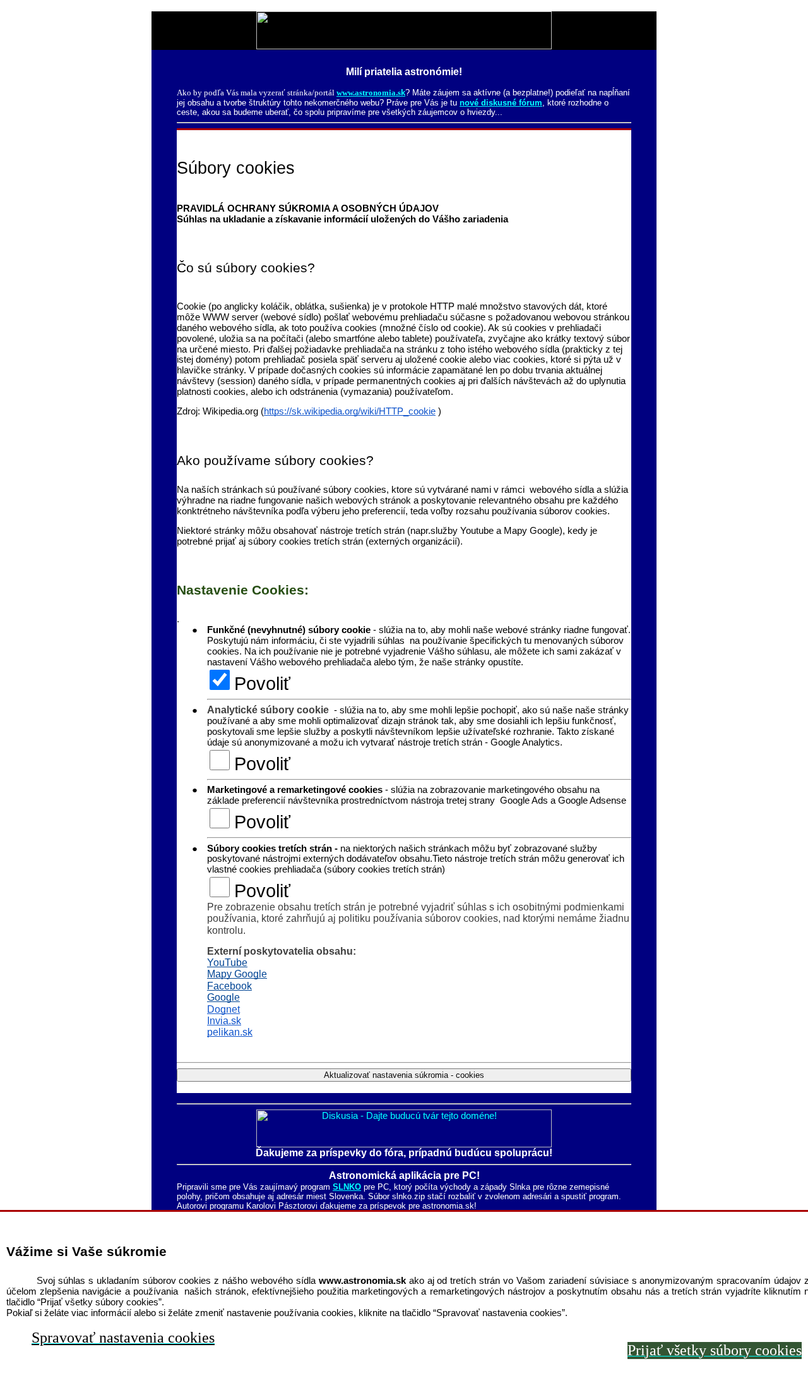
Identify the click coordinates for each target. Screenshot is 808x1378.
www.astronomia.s (368, 92)
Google (223, 997)
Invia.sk (224, 1020)
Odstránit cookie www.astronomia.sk (250, 1087)
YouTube (227, 962)
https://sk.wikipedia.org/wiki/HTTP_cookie (350, 411)
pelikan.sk (229, 1032)
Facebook (229, 986)
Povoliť (262, 683)
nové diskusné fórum (501, 102)
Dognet (223, 1009)
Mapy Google (237, 974)
